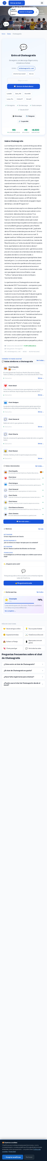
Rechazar (29, 1157)
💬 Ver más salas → (23, 521)
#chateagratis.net (26, 68)
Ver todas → (41, 360)
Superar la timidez (11, 634)
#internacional (19, 74)
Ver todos (40, 592)
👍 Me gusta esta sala (23, 583)
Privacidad (12, 1151)
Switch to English (25, 12)
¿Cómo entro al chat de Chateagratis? (23, 664)
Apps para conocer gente (33, 641)
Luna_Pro (10, 99)
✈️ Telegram (30, 116)
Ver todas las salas (33, 648)
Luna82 (9, 93)
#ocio (31, 74)
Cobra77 (20, 99)
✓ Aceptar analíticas (13, 1157)
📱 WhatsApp (17, 116)
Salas (9, 34)
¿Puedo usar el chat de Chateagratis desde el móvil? (23, 684)
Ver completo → (10, 611)
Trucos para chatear (33, 628)
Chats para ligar (10, 648)
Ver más (40, 529)
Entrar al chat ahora (23, 86)
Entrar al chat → (16, 3)
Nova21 (28, 99)
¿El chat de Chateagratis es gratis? (23, 670)
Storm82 (28, 93)
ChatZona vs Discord (34, 634)
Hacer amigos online (11, 628)
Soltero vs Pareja (10, 641)
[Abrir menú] (42, 3)
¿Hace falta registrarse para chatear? (23, 677)
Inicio (3, 34)
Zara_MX (18, 93)
